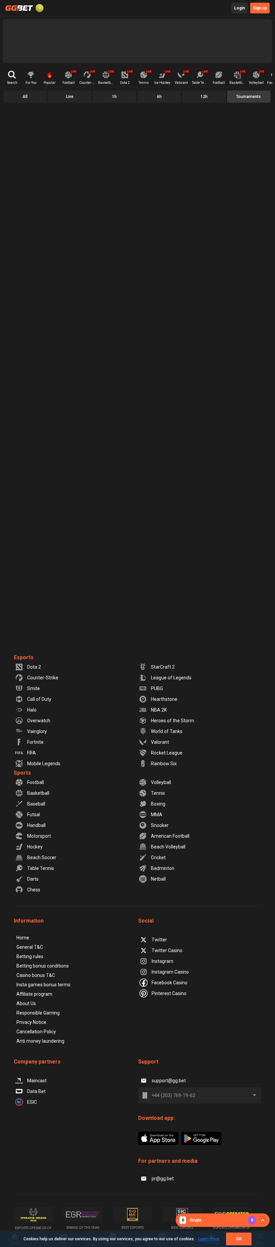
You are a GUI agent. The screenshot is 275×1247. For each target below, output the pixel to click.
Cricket (158, 857)
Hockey (35, 846)
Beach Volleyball (168, 846)
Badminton (162, 868)
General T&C (29, 947)
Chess (33, 889)
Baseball (36, 804)
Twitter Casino (167, 950)
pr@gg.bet (163, 1178)
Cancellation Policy (36, 1031)
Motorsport (39, 836)
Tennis (158, 793)
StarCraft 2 (163, 667)
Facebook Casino (169, 982)
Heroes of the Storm (172, 720)
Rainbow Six (164, 763)
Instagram (162, 961)
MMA (156, 814)
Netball (158, 879)
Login (239, 8)
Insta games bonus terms (43, 984)
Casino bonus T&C (35, 975)
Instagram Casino (170, 972)
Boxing (158, 804)
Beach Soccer (41, 857)
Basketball (38, 793)
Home (22, 937)
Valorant (160, 742)
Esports (24, 657)
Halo (32, 710)
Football (35, 782)
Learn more (208, 1239)
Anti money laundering (40, 1041)
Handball (36, 825)
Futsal (33, 814)
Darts (33, 879)
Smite (33, 688)
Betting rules (29, 956)
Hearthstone (164, 699)
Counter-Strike (42, 677)
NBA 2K (159, 710)
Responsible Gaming (38, 1013)
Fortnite (35, 742)
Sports (22, 773)
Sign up (260, 8)
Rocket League (166, 753)
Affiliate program (34, 994)
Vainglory (37, 731)
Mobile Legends (43, 763)
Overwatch (38, 720)
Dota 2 (34, 667)
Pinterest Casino (169, 993)
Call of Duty (39, 699)
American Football (170, 836)
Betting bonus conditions (42, 966)
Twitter (159, 939)
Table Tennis (40, 868)
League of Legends (171, 677)
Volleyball (161, 782)
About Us (26, 1003)
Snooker (160, 825)
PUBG (157, 688)
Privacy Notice (31, 1022)
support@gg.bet (169, 1080)
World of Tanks (166, 731)
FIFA (31, 753)
